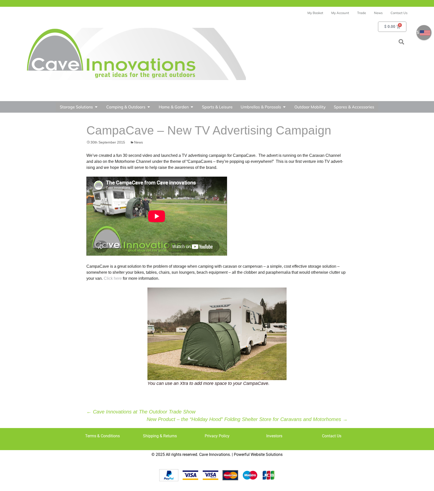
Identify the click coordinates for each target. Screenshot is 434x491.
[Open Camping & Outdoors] (149, 106)
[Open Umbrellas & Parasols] (284, 106)
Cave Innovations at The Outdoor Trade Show (140, 411)
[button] (401, 42)
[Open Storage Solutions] (96, 106)
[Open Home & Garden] (192, 106)
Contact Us (331, 436)
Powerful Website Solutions (258, 454)
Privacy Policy (217, 436)
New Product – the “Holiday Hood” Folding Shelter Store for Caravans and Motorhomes (247, 419)
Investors (274, 436)
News (138, 142)
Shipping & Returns (160, 436)
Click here (113, 278)
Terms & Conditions (102, 436)
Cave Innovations (214, 454)
